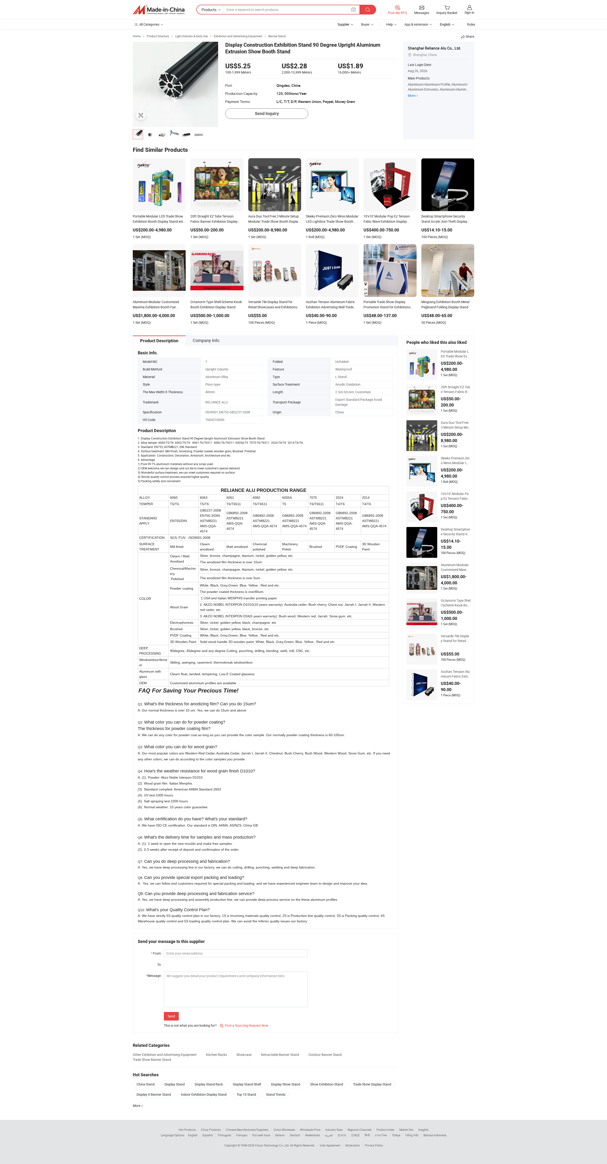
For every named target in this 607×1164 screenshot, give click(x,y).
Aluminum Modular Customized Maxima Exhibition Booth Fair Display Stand (455, 567)
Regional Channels (360, 1130)
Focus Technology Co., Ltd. (272, 1145)
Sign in (469, 12)
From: (156, 953)
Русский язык (261, 1135)
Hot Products (187, 1130)
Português (224, 1135)
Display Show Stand (285, 1084)
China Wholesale (284, 1130)
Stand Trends (275, 1094)
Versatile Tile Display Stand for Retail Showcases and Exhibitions (455, 638)
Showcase (244, 1054)
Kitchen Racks (216, 1054)
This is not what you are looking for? (190, 1025)
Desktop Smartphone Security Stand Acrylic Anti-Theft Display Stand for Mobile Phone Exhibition (455, 531)
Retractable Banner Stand (280, 1054)
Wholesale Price (310, 1130)
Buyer (365, 24)
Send (171, 1016)
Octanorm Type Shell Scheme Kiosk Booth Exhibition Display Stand (455, 603)
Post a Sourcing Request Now (244, 1025)
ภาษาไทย (381, 1135)
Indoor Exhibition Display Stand (204, 1094)
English (193, 1135)
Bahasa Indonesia (434, 1135)
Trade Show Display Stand (372, 1084)
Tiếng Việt (411, 1135)
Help (389, 24)
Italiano (280, 1135)
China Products (211, 1130)
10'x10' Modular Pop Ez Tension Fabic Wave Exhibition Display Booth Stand (455, 496)
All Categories (149, 24)
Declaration (352, 1145)
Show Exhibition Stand (326, 1084)
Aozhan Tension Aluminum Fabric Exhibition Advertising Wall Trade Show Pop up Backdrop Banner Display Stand (455, 674)
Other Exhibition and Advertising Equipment (165, 1054)
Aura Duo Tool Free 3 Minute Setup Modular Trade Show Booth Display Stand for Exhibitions (455, 425)
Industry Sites (334, 1130)
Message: (153, 975)
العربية (329, 1135)
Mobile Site (406, 1130)
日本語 (355, 1135)
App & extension (416, 24)
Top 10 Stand (246, 1094)
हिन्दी (367, 1135)
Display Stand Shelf (247, 1084)
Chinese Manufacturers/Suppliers (247, 1130)
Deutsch (295, 1135)
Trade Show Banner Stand (152, 1059)
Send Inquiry (267, 113)
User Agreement (330, 1145)
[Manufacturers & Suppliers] (158, 10)
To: (159, 964)
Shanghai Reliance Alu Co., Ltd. (434, 48)
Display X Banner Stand (154, 1094)
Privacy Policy (374, 1145)
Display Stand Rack (209, 1084)
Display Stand (175, 1084)
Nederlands (312, 1135)
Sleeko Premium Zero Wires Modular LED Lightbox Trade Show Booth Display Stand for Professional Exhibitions (455, 460)
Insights (423, 1130)
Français (241, 1135)
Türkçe (396, 1135)
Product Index (385, 1130)
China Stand (146, 1084)
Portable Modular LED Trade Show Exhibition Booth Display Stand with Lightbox (455, 354)
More (411, 95)
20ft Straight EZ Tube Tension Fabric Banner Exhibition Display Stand (455, 389)
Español (207, 1135)
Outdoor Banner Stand (325, 1054)
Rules (471, 24)
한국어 (342, 1135)
